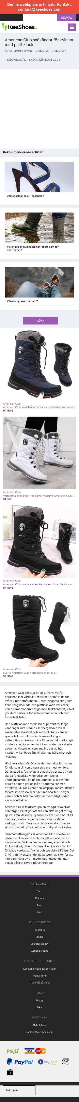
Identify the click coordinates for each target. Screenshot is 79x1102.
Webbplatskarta (39, 950)
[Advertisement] (39, 109)
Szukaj (66, 17)
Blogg (39, 1000)
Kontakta (39, 929)
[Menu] (72, 27)
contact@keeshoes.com (39, 9)
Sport (39, 912)
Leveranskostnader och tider (39, 968)
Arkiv (40, 1007)
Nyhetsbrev (39, 1025)
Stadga (39, 936)
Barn (39, 891)
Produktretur (39, 975)
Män (39, 905)
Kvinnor (39, 898)
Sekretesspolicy (39, 943)
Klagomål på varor (39, 982)
